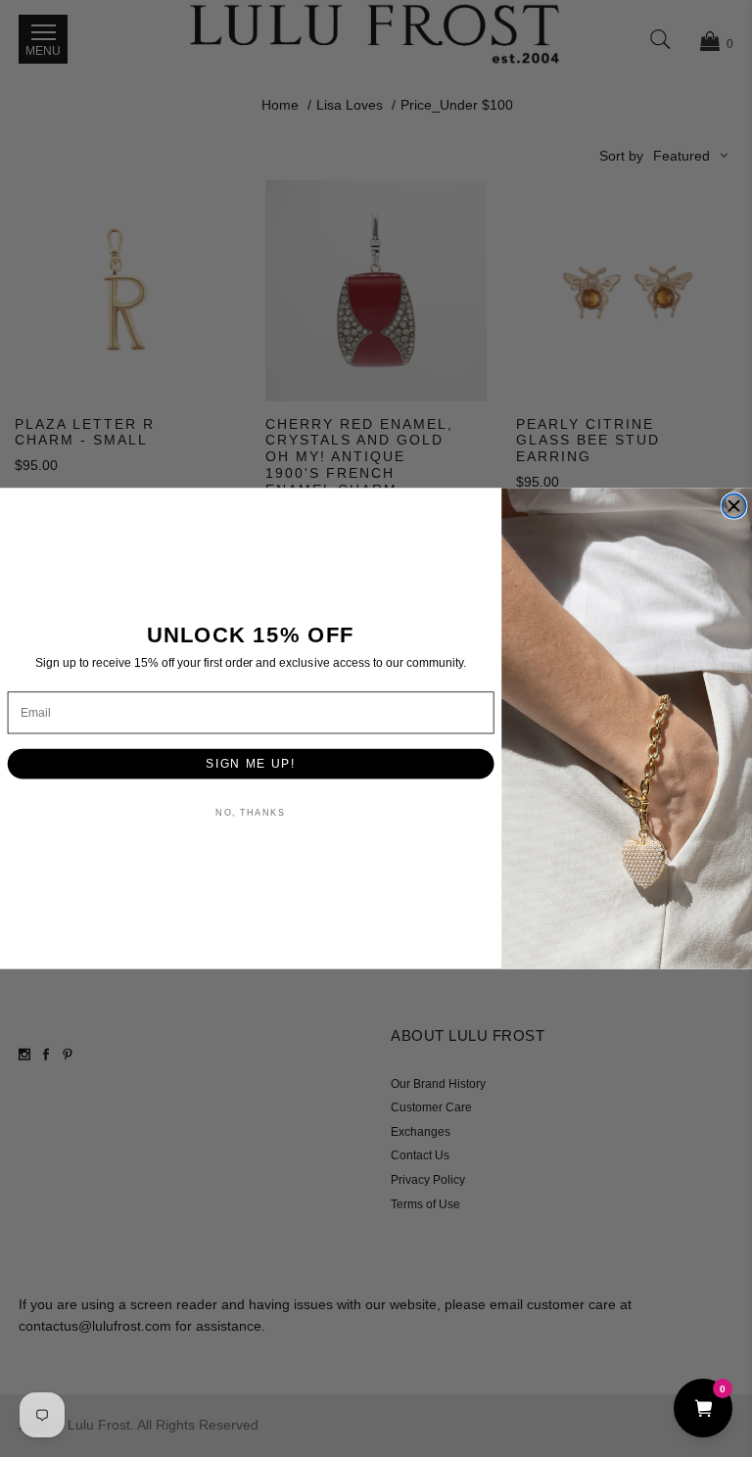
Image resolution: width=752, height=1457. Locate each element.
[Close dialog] (734, 506)
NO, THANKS (250, 813)
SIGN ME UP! (251, 763)
